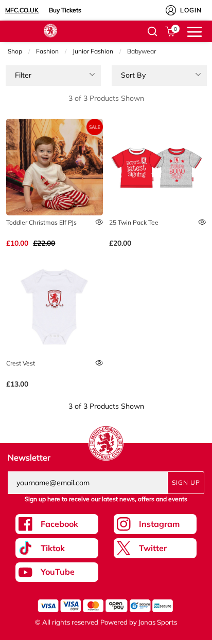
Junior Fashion (93, 51)
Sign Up (186, 482)
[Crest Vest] (54, 308)
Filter (23, 75)
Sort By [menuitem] (133, 75)
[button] (152, 31)
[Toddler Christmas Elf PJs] (54, 167)
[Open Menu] (194, 31)
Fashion (47, 51)
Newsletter (29, 457)
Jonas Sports (157, 622)
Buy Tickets (65, 10)
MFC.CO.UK (22, 10)
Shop (15, 51)
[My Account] (171, 10)
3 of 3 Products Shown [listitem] (106, 98)
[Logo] (50, 29)
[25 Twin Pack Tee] (157, 167)
